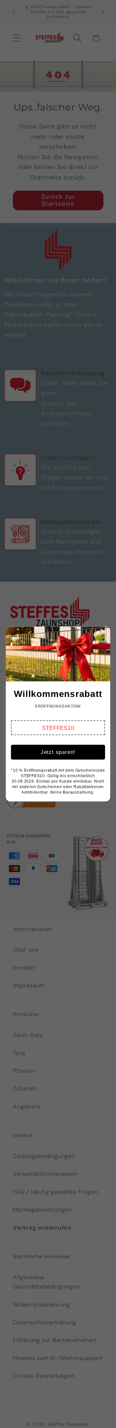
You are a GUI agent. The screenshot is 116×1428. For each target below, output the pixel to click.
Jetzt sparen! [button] (58, 752)
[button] (58, 727)
